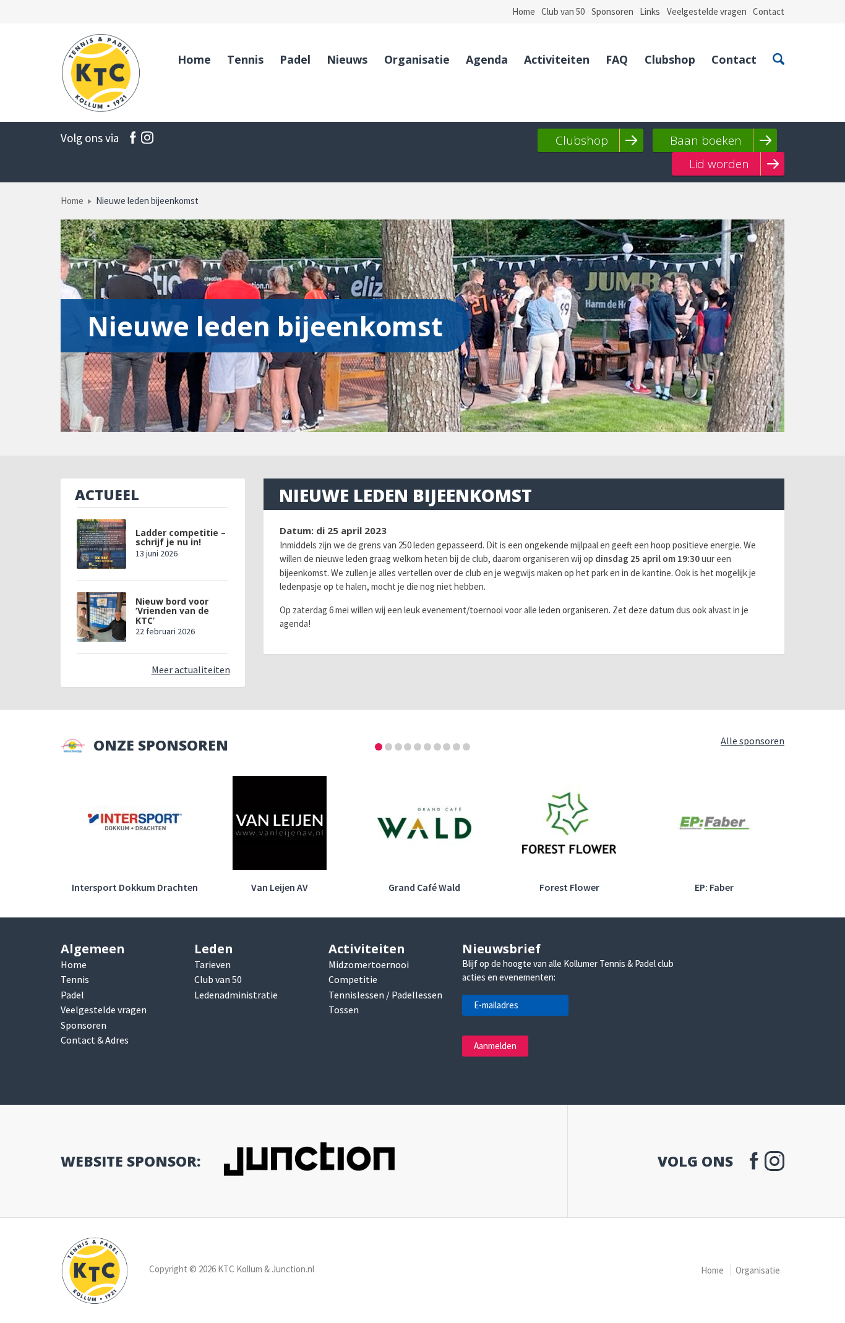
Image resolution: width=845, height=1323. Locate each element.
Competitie (352, 979)
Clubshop (670, 59)
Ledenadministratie (236, 995)
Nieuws (347, 59)
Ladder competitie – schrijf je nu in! (180, 537)
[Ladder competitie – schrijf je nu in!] (101, 544)
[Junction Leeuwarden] (309, 1161)
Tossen (343, 1009)
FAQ (617, 59)
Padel (295, 59)
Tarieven (212, 964)
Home (523, 11)
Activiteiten (557, 59)
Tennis (245, 59)
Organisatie (417, 59)
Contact (768, 11)
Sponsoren (612, 11)
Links (650, 11)
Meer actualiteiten (191, 669)
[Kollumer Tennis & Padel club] (101, 73)
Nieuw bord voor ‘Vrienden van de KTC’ (172, 611)
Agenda (487, 59)
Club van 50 (563, 11)
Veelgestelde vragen (707, 11)
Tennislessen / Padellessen (385, 995)
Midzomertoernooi (368, 964)
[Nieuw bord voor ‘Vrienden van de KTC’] (101, 617)
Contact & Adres (95, 1040)
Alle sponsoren (752, 740)
